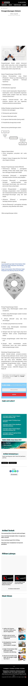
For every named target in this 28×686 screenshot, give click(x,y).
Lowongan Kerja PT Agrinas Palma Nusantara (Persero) (12, 433)
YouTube (23, 668)
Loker (24, 5)
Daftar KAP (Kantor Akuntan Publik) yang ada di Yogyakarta (10, 630)
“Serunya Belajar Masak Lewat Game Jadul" (20, 583)
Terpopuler (17, 5)
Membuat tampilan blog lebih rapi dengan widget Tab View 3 (10, 657)
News (10, 5)
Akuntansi (5, 462)
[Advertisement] (14, 31)
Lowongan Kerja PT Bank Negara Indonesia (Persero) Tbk (11, 416)
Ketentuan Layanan (20, 670)
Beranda (4, 5)
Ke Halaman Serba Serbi (13, 588)
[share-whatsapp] (15, 471)
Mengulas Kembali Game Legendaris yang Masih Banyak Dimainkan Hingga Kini (7, 583)
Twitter (17, 668)
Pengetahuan (13, 462)
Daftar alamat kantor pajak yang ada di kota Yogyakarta (10, 637)
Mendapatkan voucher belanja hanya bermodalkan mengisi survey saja (10, 643)
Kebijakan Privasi (7, 672)
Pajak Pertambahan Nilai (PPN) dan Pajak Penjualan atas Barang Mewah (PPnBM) (10, 650)
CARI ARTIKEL (22, 2)
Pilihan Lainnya (8, 554)
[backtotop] (14, 667)
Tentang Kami (6, 670)
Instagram (6, 668)
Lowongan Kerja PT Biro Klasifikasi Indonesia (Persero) (12, 425)
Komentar (14, 474)
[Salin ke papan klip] (17, 471)
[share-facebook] (11, 471)
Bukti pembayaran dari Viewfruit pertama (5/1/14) (13, 457)
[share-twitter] (13, 471)
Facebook (12, 668)
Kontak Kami (12, 670)
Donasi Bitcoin (21, 672)
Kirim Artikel (15, 672)
